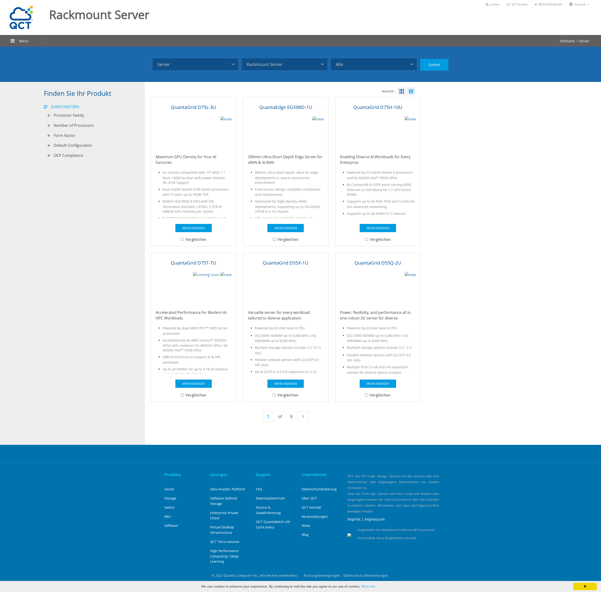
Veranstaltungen (315, 516)
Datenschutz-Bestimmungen (365, 575)
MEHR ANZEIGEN (193, 228)
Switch (169, 507)
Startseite (567, 41)
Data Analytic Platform (227, 489)
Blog (305, 534)
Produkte (172, 474)
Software (171, 525)
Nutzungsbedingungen (322, 575)
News (306, 525)
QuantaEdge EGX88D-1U (285, 107)
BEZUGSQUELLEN (550, 4)
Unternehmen (314, 474)
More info (368, 586)
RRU (167, 516)
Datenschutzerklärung (319, 489)
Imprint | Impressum (366, 519)
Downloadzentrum (270, 498)
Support (263, 474)
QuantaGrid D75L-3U (193, 107)
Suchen (434, 64)
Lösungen (218, 474)
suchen (495, 4)
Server (584, 41)
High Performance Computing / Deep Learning (224, 556)
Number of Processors (74, 125)
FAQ (259, 489)
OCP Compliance (68, 155)
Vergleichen (195, 239)
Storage (170, 498)
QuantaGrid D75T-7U (193, 263)
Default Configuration (73, 145)
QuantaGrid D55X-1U (285, 263)
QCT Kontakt (519, 4)
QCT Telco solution (224, 541)
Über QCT (309, 498)
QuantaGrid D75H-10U (377, 107)
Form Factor (64, 135)
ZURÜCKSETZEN (65, 106)
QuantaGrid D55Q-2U (377, 263)
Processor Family (69, 115)
